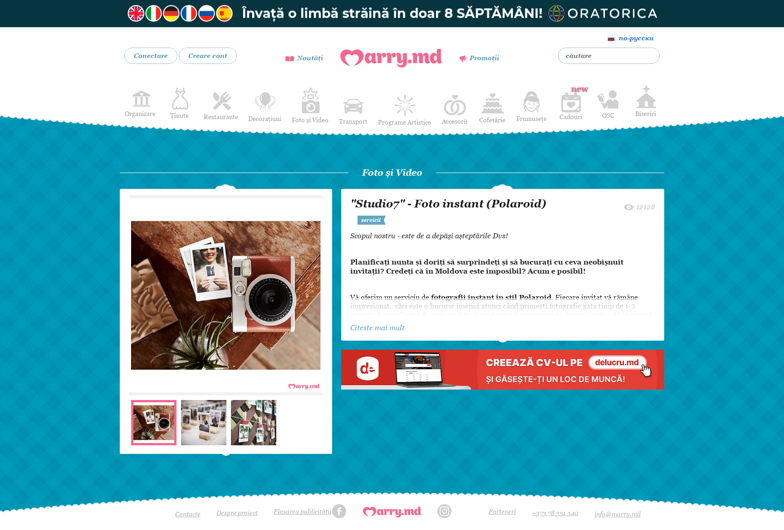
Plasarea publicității (302, 511)
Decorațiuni (264, 118)
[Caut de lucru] (502, 369)
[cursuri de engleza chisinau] (392, 13)
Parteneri (502, 511)
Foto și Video (310, 120)
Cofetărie (492, 120)
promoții (484, 58)
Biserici (645, 113)
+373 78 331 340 (555, 512)
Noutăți (310, 58)
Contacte (188, 514)
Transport (353, 121)
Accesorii (454, 121)
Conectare (151, 55)
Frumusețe (531, 118)
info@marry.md (617, 514)
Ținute (179, 115)
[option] (226, 295)
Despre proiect (237, 512)
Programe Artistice (404, 122)
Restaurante (221, 116)
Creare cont (207, 55)
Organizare (140, 113)
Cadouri (570, 102)
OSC (608, 115)
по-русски (636, 38)
